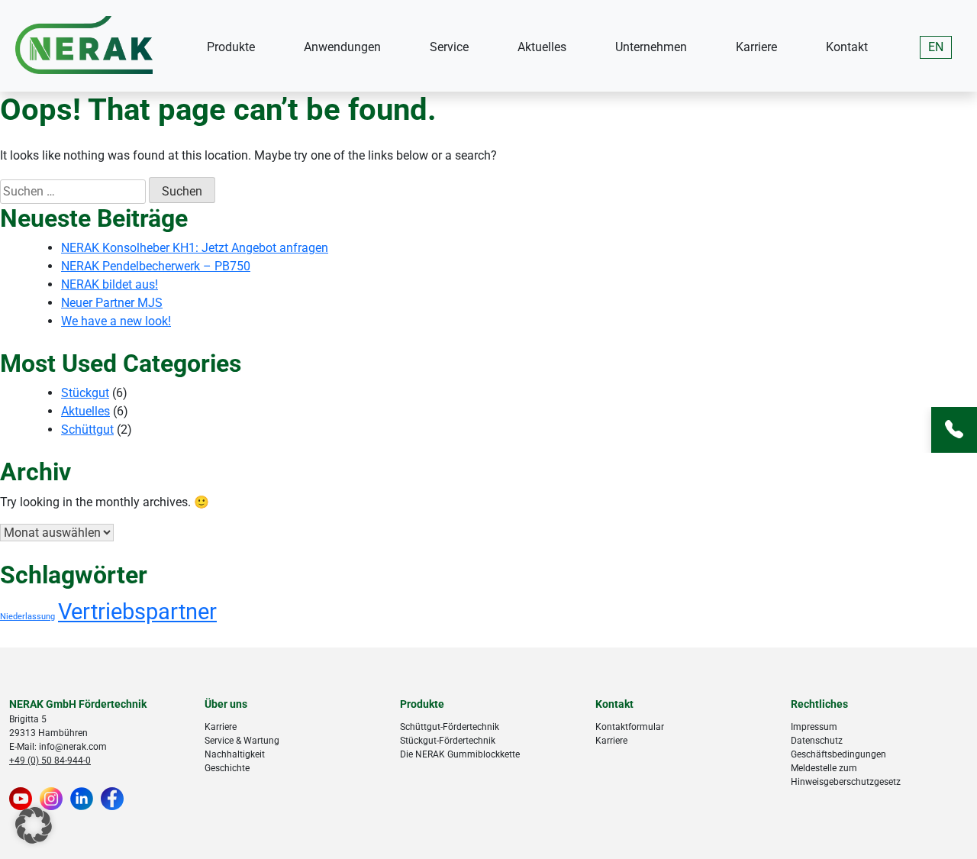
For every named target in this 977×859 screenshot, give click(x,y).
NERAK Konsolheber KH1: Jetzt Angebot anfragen (194, 248)
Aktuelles (542, 47)
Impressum (814, 727)
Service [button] (449, 47)
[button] (33, 825)
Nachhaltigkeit (235, 754)
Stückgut (85, 393)
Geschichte (227, 768)
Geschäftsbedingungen (838, 754)
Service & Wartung (242, 740)
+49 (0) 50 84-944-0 (50, 760)
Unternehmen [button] (651, 47)
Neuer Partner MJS (112, 302)
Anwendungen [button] (342, 47)
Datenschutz (817, 740)
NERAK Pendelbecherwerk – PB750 (155, 266)
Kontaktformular (629, 727)
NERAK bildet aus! (109, 284)
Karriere (756, 47)
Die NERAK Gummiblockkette (460, 754)
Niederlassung (27, 617)
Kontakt (847, 47)
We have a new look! (116, 321)
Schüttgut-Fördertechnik (449, 727)
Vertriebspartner (137, 612)
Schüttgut (87, 429)
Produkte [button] (231, 47)
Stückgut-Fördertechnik (447, 740)
